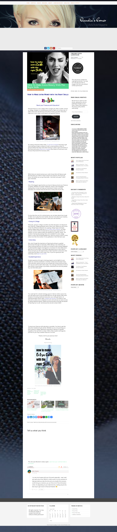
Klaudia (42, 89)
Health (39, 2)
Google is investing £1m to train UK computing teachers (30, 392)
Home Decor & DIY (58, 2)
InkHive (55, 524)
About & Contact (75, 2)
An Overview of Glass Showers (82, 172)
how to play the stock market (51, 422)
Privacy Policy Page (76, 512)
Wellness (44, 2)
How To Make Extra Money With (41, 422)
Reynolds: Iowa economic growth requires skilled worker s (43, 394)
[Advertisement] (58, 37)
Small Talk (66, 2)
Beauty (50, 2)
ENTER (76, 116)
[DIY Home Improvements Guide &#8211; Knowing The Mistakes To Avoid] (61, 404)
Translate (80, 58)
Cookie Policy (74, 508)
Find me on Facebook (79, 91)
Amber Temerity (35, 471)
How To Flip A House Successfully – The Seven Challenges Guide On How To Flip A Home (47, 410)
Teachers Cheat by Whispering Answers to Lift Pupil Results (36, 392)
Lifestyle (33, 2)
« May (51, 520)
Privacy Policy (75, 510)
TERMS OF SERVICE (76, 514)
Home (28, 2)
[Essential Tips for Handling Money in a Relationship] (33, 404)
